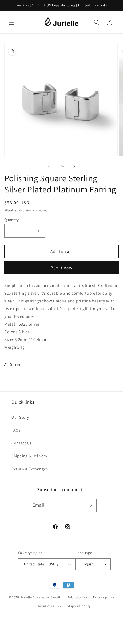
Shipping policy (79, 606)
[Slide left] (49, 166)
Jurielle (26, 597)
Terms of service (50, 606)
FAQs (15, 430)
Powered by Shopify (47, 597)
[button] (11, 22)
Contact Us (21, 443)
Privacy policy (103, 597)
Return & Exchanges (29, 468)
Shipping (10, 210)
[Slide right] (74, 166)
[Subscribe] (90, 505)
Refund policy (77, 597)
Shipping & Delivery (29, 455)
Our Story (20, 417)
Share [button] (15, 364)
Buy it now (61, 267)
